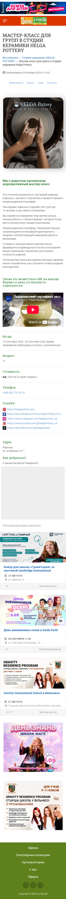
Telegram (40, 885)
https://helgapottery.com (20, 409)
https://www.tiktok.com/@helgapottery (28, 427)
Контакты (52, 83)
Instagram (33, 885)
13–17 (9, 712)
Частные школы (48, 586)
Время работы (16, 83)
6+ (7, 586)
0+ (7, 649)
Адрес (41, 83)
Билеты (30, 83)
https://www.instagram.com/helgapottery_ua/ (32, 418)
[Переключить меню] (5, 21)
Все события (10, 57)
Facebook (26, 885)
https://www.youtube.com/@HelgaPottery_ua (32, 423)
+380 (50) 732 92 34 (14, 392)
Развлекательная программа (51, 649)
